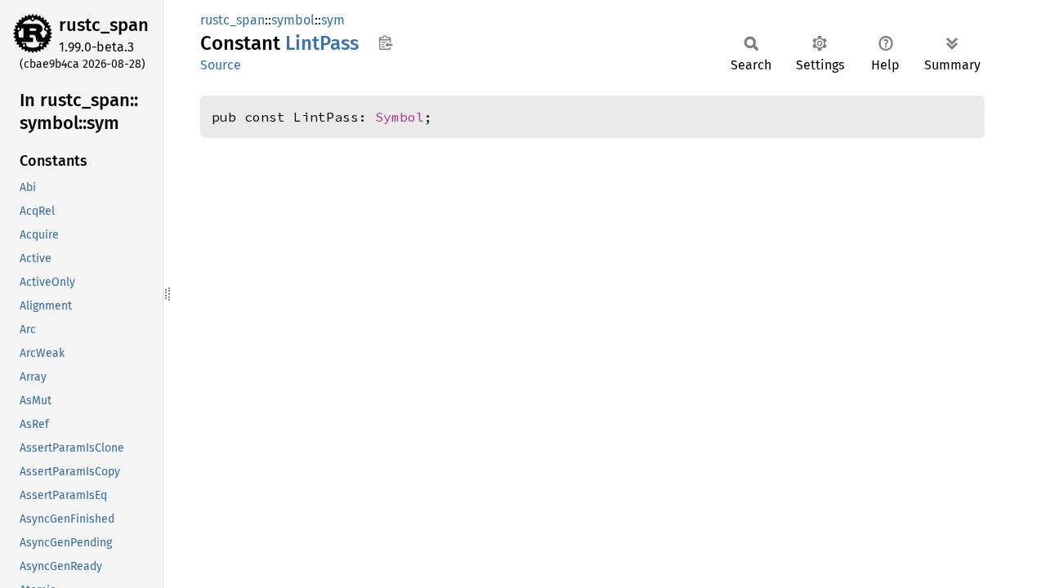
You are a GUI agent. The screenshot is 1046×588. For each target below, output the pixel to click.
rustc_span (104, 25)
